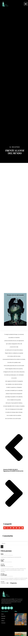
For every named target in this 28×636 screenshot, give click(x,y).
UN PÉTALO (4, 575)
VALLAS (3, 565)
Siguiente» (14, 583)
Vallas (2, 561)
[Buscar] (2, 546)
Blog (16, 611)
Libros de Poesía (16, 147)
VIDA (2, 554)
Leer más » (2, 559)
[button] (25, 4)
